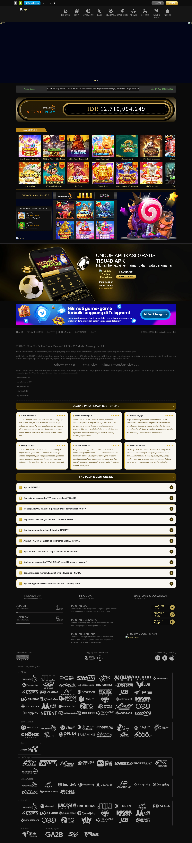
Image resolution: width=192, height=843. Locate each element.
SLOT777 (51, 332)
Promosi (167, 15)
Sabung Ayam (156, 16)
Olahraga (111, 15)
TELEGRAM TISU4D (159, 607)
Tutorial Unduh (126, 277)
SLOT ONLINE (64, 332)
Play (50, 112)
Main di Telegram (33, 3)
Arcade (133, 15)
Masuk (158, 3)
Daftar (172, 3)
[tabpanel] (96, 52)
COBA (67, 207)
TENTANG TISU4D (34, 332)
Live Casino (88, 15)
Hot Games (66, 15)
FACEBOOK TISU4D (159, 621)
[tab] (65, 195)
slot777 (91, 352)
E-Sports (145, 15)
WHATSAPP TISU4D (159, 614)
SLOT (93, 332)
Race (99, 15)
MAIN (31, 146)
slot (61, 356)
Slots (77, 15)
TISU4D (19, 332)
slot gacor (124, 356)
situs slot (33, 352)
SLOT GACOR (81, 332)
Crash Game (122, 15)
